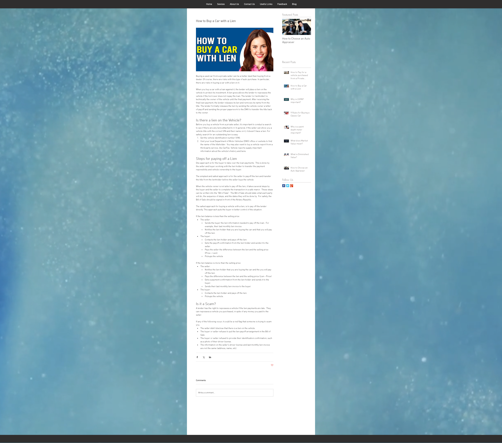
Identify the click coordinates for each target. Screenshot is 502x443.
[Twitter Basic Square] (287, 185)
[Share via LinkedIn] (210, 357)
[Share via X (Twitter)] (203, 357)
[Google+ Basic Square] (291, 185)
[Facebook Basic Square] (283, 185)
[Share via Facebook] (197, 357)
